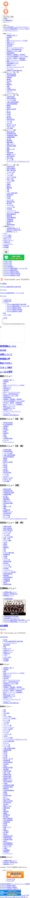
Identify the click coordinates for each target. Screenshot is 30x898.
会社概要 (6, 247)
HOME (5, 318)
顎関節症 (9, 77)
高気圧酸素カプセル (13, 63)
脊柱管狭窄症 (11, 156)
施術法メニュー (8, 652)
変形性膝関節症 (11, 217)
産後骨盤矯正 (11, 53)
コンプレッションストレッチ (15, 67)
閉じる (19, 889)
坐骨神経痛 (10, 152)
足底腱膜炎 (10, 221)
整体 (8, 39)
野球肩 (9, 112)
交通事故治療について (13, 228)
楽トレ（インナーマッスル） (15, 47)
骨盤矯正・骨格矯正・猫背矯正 (16, 54)
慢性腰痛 (9, 140)
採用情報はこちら (8, 346)
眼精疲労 (9, 84)
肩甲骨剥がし (11, 44)
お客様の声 (6, 242)
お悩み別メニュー (8, 650)
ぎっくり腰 (10, 159)
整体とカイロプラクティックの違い (17, 40)
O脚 (8, 191)
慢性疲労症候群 (11, 74)
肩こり (9, 111)
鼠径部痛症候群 (11, 133)
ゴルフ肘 (9, 123)
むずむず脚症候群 (12, 193)
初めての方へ (6, 363)
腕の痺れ (9, 118)
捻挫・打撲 (10, 179)
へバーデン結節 (11, 100)
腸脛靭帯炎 (10, 194)
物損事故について (12, 231)
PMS (8, 147)
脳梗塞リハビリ (11, 65)
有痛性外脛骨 (11, 166)
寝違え (9, 82)
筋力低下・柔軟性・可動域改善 (16, 58)
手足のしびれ (11, 126)
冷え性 (9, 182)
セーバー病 (10, 200)
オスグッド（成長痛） (13, 212)
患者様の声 (5, 359)
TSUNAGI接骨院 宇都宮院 (14, 309)
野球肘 (9, 107)
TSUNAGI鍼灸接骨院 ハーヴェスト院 (18, 306)
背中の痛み (10, 158)
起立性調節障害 (11, 75)
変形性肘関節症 (11, 98)
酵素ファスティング (13, 61)
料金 (4, 646)
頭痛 (8, 86)
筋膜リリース (11, 42)
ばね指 (9, 116)
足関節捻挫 (10, 219)
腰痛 (8, 151)
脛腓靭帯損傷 (11, 224)
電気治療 (9, 46)
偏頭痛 (9, 79)
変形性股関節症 (11, 214)
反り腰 (9, 139)
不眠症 (9, 88)
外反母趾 (9, 209)
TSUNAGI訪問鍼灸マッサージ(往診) (17, 56)
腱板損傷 (9, 187)
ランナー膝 (10, 205)
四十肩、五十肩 (11, 125)
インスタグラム (8, 244)
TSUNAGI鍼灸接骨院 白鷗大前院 (16, 304)
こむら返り (10, 175)
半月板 (9, 198)
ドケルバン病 (11, 172)
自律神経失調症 (11, 89)
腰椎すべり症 (11, 149)
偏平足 (9, 223)
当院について (7, 238)
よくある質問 (7, 237)
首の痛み (9, 81)
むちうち (9, 91)
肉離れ (9, 184)
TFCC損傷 (10, 128)
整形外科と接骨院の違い (14, 230)
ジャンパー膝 (11, 207)
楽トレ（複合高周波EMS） (15, 49)
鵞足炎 (9, 186)
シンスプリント (11, 210)
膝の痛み (9, 203)
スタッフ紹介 (7, 235)
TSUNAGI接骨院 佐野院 (14, 308)
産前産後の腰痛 (11, 146)
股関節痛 (9, 216)
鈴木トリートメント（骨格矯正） (17, 60)
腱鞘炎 (9, 105)
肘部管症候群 (11, 119)
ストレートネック (12, 93)
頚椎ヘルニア (11, 144)
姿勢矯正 (9, 37)
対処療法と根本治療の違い (15, 70)
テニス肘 (9, 121)
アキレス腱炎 (11, 180)
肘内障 (9, 114)
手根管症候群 (11, 96)
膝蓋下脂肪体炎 (11, 170)
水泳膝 (9, 196)
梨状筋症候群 (11, 202)
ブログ (5, 233)
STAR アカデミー (8, 240)
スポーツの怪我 (11, 177)
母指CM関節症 (11, 168)
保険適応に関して (12, 35)
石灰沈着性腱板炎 (12, 104)
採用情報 (6, 245)
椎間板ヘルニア (11, 154)
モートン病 (10, 173)
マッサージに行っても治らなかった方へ (15, 518)
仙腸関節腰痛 (11, 137)
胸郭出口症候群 (11, 109)
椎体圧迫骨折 (11, 132)
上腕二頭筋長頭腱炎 (13, 102)
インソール (10, 68)
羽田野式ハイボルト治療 (14, 51)
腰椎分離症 (10, 142)
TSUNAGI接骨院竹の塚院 (14, 311)
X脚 (8, 189)
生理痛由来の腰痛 (12, 135)
